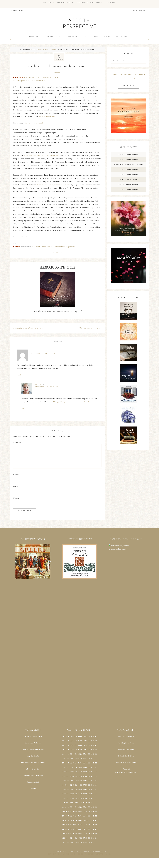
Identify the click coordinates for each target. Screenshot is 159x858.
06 (81, 736)
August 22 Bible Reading (128, 174)
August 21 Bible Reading (128, 179)
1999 (64, 838)
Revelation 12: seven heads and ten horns (41, 77)
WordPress (100, 854)
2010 (64, 807)
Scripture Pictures (33, 743)
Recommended (33, 782)
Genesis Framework (86, 854)
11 (94, 741)
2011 (64, 803)
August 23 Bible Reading (128, 169)
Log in (108, 854)
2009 (64, 811)
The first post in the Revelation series (29, 81)
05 (79, 736)
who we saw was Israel (33, 123)
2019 (64, 767)
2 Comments (57, 252)
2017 (64, 776)
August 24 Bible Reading (128, 159)
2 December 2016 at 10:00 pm (42, 353)
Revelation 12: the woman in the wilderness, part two (54, 247)
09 (89, 741)
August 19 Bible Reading (128, 189)
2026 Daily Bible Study (33, 736)
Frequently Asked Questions (33, 762)
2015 (64, 785)
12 (96, 741)
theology (57, 72)
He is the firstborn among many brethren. (41, 155)
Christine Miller (74, 852)
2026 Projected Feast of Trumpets (128, 164)
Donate (33, 788)
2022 (64, 754)
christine (38, 384)
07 (84, 736)
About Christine (33, 769)
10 (91, 741)
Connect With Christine (33, 775)
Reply (19, 375)
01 (68, 736)
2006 (64, 825)
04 (76, 736)
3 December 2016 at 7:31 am (46, 387)
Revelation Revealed (126, 749)
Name (16, 474)
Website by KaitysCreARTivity (94, 852)
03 (73, 736)
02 (71, 736)
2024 (64, 745)
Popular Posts (33, 756)
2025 (64, 741)
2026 (64, 736)
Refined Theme (69, 854)
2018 (64, 772)
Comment (18, 443)
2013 (64, 794)
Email (16, 486)
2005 (64, 829)
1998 (64, 842)
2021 (64, 758)
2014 (64, 789)
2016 (64, 781)
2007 (64, 820)
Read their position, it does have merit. (53, 185)
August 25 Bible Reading (128, 154)
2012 (64, 798)
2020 (64, 763)
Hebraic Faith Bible (126, 756)
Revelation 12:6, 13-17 (47, 116)
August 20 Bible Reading (128, 184)
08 (86, 736)
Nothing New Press (126, 743)
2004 (64, 834)
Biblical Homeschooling (126, 762)
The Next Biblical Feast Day (32, 749)
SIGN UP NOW (128, 85)
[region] (33, 561)
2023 (64, 750)
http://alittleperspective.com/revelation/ (71, 402)
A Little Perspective (79, 23)
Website (16, 498)
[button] (33, 561)
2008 (64, 816)
